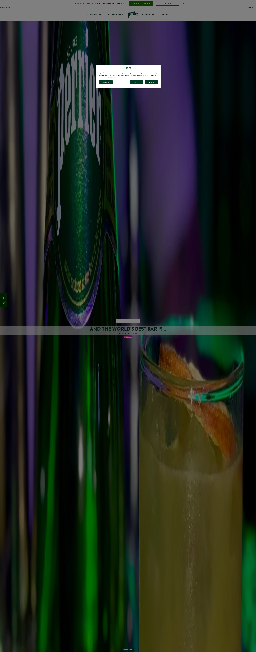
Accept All (151, 82)
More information (111, 77)
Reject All (136, 82)
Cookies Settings (106, 82)
